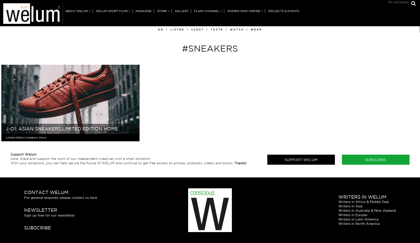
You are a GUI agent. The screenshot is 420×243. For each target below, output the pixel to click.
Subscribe (375, 160)
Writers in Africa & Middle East (363, 202)
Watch (237, 29)
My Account (398, 2)
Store (162, 11)
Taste (217, 29)
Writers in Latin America (358, 219)
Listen (177, 29)
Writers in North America (359, 224)
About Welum (76, 11)
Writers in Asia (350, 206)
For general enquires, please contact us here (60, 197)
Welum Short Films (112, 11)
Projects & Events (283, 11)
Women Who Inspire (243, 11)
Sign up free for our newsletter (49, 215)
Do (161, 29)
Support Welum (301, 160)
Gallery (182, 11)
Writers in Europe (352, 215)
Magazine (144, 11)
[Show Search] (412, 4)
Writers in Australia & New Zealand (367, 210)
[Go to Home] (31, 14)
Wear (256, 29)
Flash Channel (206, 11)
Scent (197, 29)
